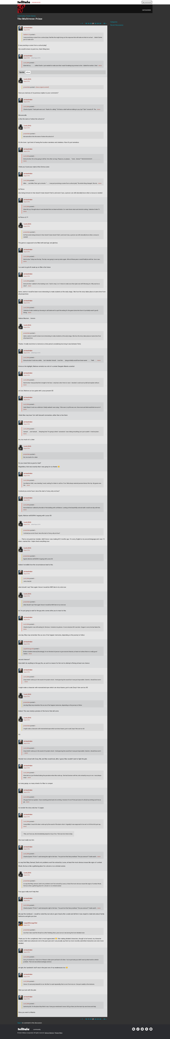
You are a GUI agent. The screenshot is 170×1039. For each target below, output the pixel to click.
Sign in (20, 1023)
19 (88, 23)
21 (93, 23)
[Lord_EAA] (20, 80)
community (36, 2)
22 (95, 23)
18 (86, 23)
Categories (146, 10)
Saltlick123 (26, 34)
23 (98, 23)
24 (100, 23)
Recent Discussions (116, 25)
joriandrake (28, 28)
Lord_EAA (26, 62)
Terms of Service (49, 1033)
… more (99, 65)
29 (104, 23)
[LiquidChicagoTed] (20, 924)
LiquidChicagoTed (28, 648)
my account (147, 2)
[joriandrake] (20, 28)
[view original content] (42, 87)
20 (91, 23)
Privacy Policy (58, 1033)
